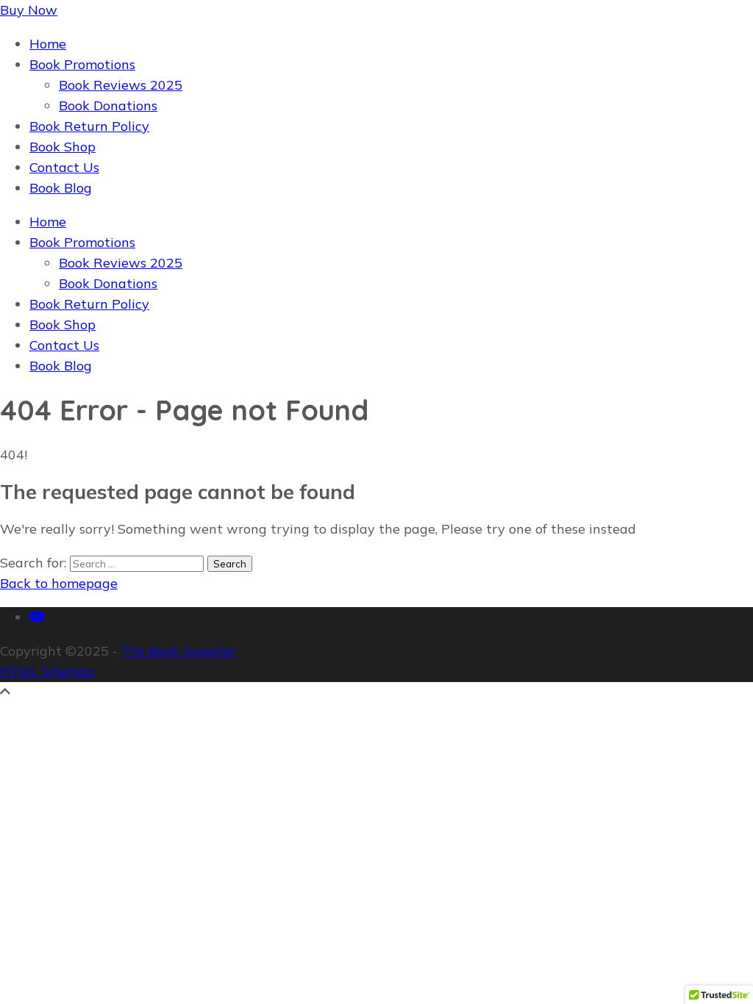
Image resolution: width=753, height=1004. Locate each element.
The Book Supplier (178, 650)
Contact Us (64, 167)
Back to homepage (59, 583)
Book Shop (62, 146)
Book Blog (60, 187)
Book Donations (108, 105)
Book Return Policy (89, 126)
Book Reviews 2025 (120, 84)
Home (47, 43)
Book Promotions (82, 64)
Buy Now (28, 9)
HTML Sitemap (47, 671)
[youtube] (36, 617)
